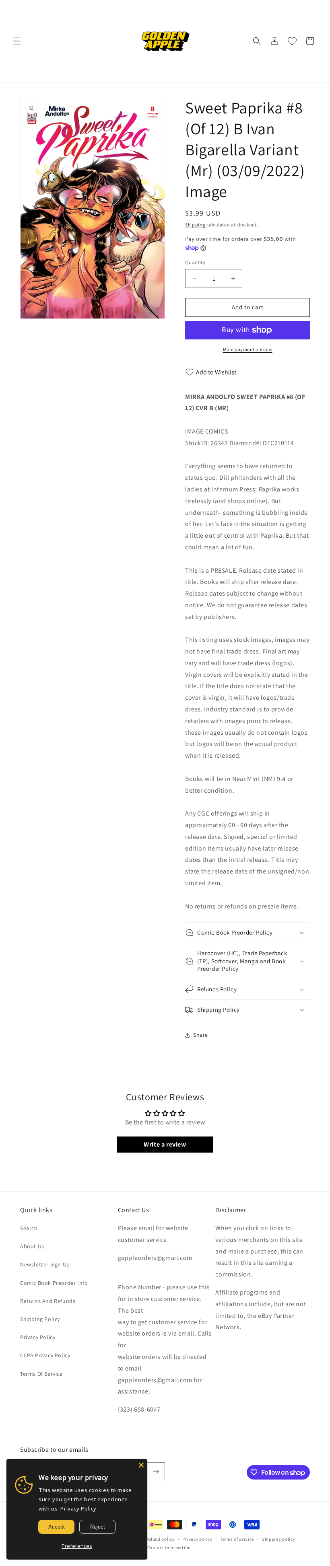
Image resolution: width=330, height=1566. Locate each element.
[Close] (141, 1465)
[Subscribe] (156, 1471)
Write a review (165, 1144)
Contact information (169, 1547)
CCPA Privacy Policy (45, 1355)
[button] (17, 41)
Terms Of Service (41, 1373)
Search (29, 1228)
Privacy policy (197, 1539)
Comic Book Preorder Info (54, 1283)
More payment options (247, 349)
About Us (32, 1246)
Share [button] (200, 1034)
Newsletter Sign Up (45, 1264)
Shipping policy (278, 1539)
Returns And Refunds (47, 1301)
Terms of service (237, 1539)
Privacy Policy (37, 1337)
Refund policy (160, 1539)
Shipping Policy (40, 1319)
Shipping (195, 225)
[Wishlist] (292, 41)
